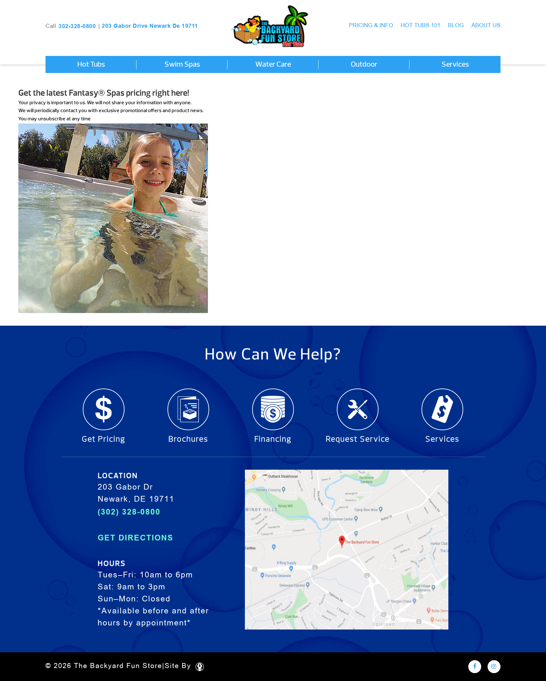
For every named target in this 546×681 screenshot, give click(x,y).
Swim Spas (182, 65)
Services (455, 65)
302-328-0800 (77, 26)
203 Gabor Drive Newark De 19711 (150, 26)
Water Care (273, 65)
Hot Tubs (91, 65)
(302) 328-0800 (129, 511)
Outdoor (364, 65)
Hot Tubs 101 (420, 25)
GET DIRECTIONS (135, 537)
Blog (456, 25)
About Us (485, 25)
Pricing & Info (371, 25)
